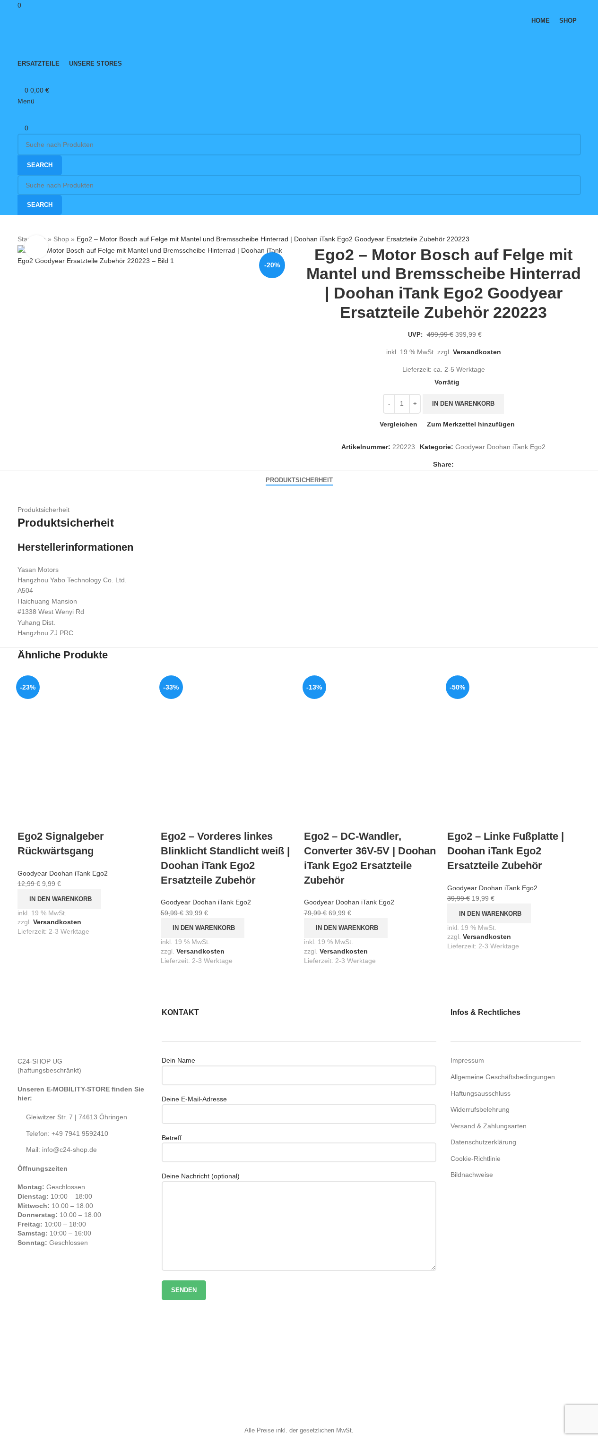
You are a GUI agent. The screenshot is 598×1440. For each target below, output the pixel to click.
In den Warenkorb (463, 403)
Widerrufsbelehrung (480, 1109)
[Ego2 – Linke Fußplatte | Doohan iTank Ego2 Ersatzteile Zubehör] (514, 738)
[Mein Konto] (20, 79)
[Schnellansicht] (55, 817)
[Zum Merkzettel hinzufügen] (80, 817)
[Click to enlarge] (36, 247)
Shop (61, 239)
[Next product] (507, 239)
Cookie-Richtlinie (476, 1158)
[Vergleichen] (29, 817)
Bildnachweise (472, 1174)
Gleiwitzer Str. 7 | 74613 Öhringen (76, 1117)
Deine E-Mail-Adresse (194, 1099)
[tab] (299, 480)
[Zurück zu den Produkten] (496, 239)
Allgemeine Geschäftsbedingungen (503, 1077)
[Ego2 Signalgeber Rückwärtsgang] (84, 738)
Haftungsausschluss (481, 1093)
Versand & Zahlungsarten (489, 1126)
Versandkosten (477, 352)
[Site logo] (76, 41)
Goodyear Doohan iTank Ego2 (500, 447)
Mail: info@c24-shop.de (61, 1149)
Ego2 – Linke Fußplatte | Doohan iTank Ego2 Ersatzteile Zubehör (505, 850)
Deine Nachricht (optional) (201, 1176)
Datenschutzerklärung (483, 1142)
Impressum (467, 1060)
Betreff (172, 1138)
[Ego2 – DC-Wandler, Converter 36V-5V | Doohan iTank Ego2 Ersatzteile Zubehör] (371, 738)
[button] (59, 899)
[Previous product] (484, 239)
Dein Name (178, 1060)
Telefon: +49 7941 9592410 (67, 1133)
